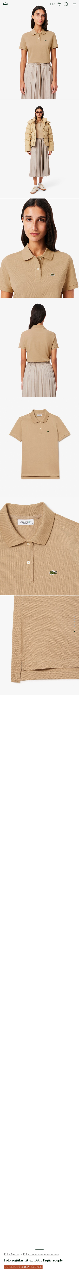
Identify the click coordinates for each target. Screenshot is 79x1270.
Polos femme (11, 1254)
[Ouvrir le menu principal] (74, 4)
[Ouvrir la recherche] (66, 4)
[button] (59, 4)
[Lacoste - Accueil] (5, 4)
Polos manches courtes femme (41, 1254)
